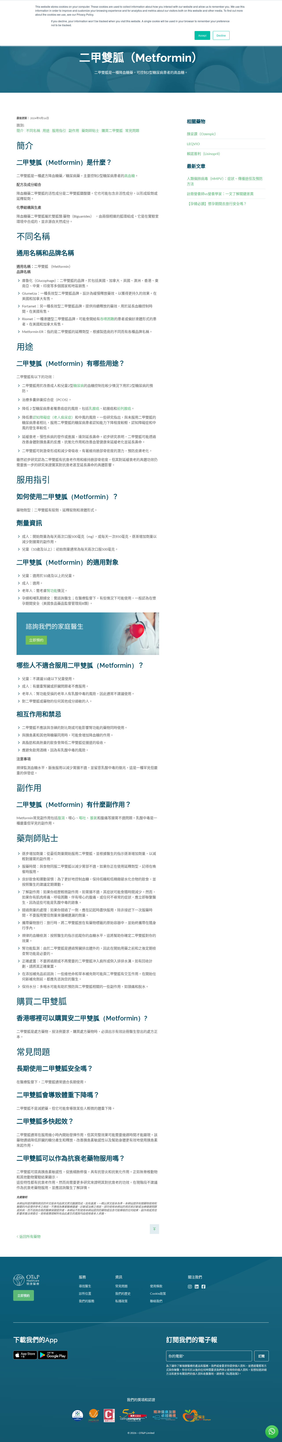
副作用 (74, 130)
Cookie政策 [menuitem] (158, 1293)
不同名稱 (33, 130)
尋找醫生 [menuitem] (85, 1286)
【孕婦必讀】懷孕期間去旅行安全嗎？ (217, 204)
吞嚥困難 (107, 319)
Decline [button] (221, 35)
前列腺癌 (124, 408)
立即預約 (23, 1295)
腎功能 (52, 590)
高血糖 (129, 176)
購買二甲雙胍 (112, 130)
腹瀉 (61, 818)
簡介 (20, 130)
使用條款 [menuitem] (156, 1286)
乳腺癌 (94, 408)
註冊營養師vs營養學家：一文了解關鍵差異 (220, 194)
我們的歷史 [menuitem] (123, 1293)
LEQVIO (193, 144)
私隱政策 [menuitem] (121, 1301)
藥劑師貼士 (90, 130)
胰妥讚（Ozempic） (202, 134)
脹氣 (93, 818)
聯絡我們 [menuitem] (156, 1301)
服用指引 (59, 130)
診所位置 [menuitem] (85, 1293)
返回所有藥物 (30, 1236)
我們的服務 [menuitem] (86, 1301)
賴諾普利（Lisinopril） (204, 154)
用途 (46, 130)
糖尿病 (78, 385)
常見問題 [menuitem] (121, 1286)
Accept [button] (202, 35)
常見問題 (132, 130)
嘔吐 (82, 818)
